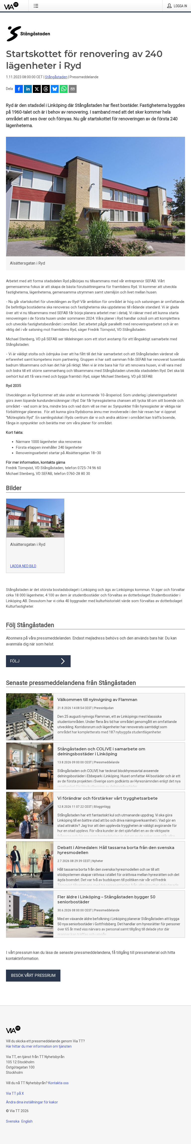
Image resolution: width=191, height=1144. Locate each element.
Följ (14, 661)
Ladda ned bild (23, 566)
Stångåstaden (56, 77)
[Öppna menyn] (37, 5)
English (27, 1121)
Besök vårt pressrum (33, 975)
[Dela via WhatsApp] (64, 89)
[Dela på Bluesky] (55, 89)
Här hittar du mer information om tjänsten (39, 1046)
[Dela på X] (37, 89)
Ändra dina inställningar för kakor (32, 1102)
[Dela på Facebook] (19, 89)
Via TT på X (15, 1093)
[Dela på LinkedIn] (28, 89)
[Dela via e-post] (73, 89)
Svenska (12, 1121)
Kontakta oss (58, 1083)
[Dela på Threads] (46, 89)
